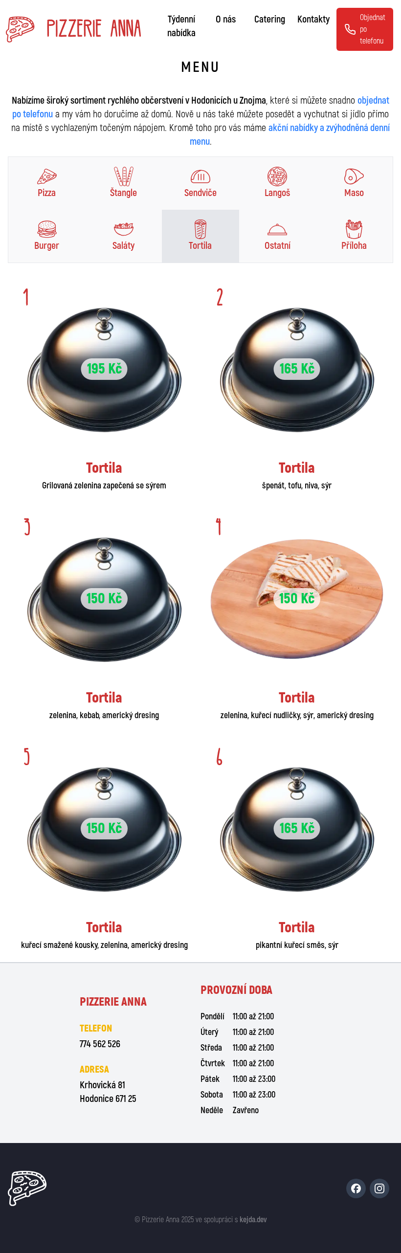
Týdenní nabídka (181, 26)
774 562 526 (100, 1044)
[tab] (46, 183)
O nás (226, 19)
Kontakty (313, 19)
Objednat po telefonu (372, 29)
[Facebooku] (356, 1188)
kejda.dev (253, 1220)
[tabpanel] (200, 617)
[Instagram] (379, 1188)
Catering (269, 19)
